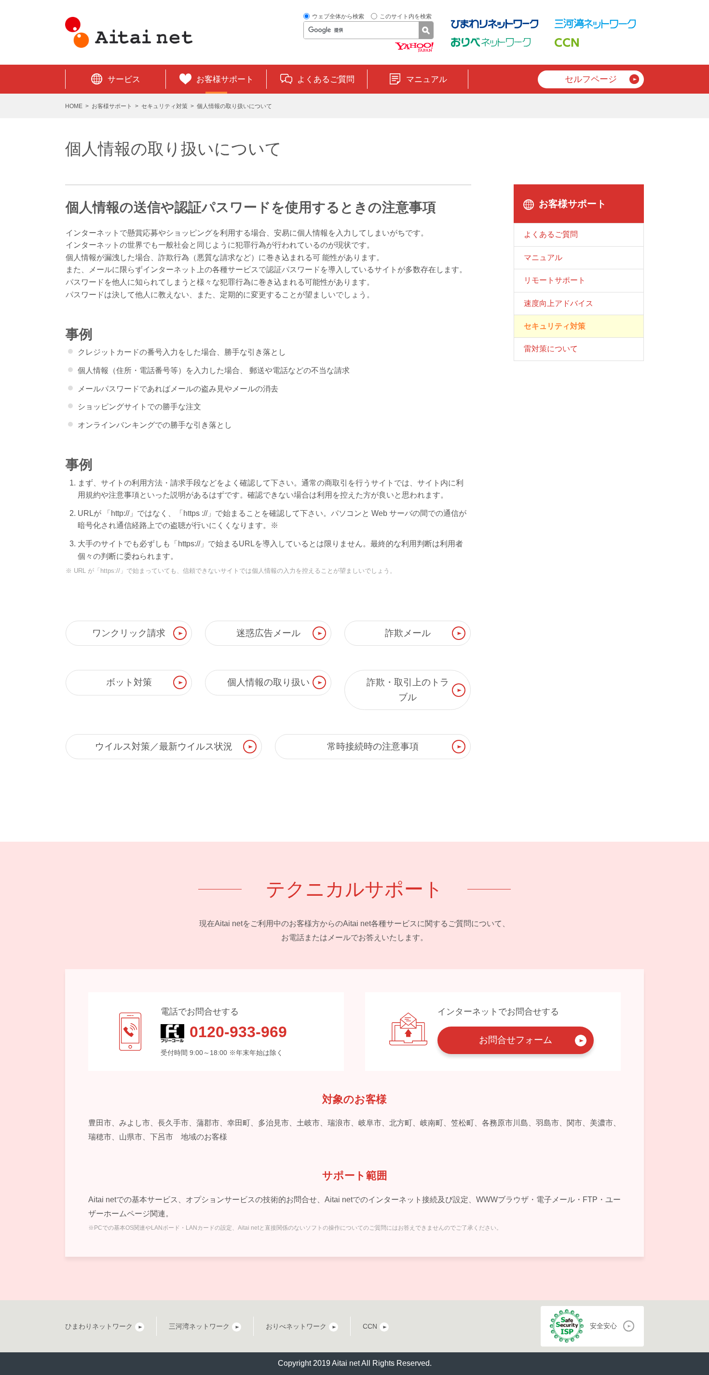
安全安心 (603, 1326)
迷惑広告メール (268, 633)
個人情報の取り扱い (268, 682)
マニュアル (426, 79)
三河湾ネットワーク (199, 1326)
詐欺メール (408, 633)
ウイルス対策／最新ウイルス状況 (163, 746)
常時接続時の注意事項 (373, 746)
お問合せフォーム (515, 1040)
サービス (124, 79)
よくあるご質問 (325, 79)
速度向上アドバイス (558, 303)
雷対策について (551, 349)
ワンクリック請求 (128, 633)
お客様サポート (225, 79)
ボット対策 (129, 682)
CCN (370, 1326)
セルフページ (591, 79)
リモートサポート (555, 280)
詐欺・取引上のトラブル (408, 689)
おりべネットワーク (296, 1326)
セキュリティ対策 (164, 106)
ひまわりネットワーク (99, 1326)
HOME (73, 106)
